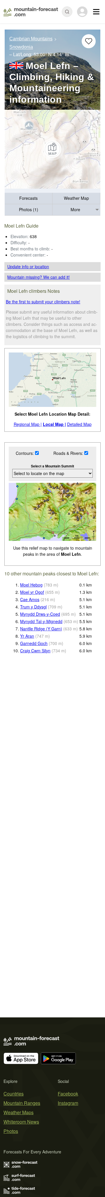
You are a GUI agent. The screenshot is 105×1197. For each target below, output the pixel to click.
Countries (14, 1093)
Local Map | (54, 424)
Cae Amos (29, 599)
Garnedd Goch (34, 643)
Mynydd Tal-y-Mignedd (41, 621)
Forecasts (28, 198)
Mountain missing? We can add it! (38, 277)
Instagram (68, 1103)
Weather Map (76, 198)
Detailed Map (79, 424)
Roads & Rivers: (68, 453)
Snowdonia (21, 47)
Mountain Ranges (22, 1103)
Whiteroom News (21, 1121)
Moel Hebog (31, 585)
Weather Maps (19, 1112)
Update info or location (28, 266)
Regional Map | (28, 424)
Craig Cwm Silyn (35, 650)
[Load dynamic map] (52, 149)
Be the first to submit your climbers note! (43, 302)
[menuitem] (28, 198)
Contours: (25, 453)
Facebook (68, 1093)
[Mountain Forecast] (31, 11)
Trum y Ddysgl (33, 607)
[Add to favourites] (89, 41)
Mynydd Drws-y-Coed (40, 614)
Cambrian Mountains (30, 38)
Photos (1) (28, 209)
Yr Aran (27, 636)
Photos (11, 1131)
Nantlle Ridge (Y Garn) (41, 629)
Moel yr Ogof (32, 592)
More (75, 209)
